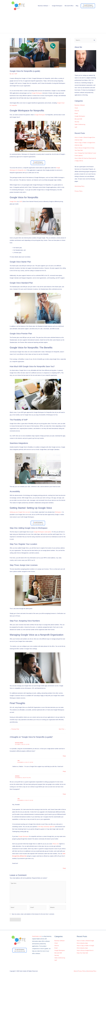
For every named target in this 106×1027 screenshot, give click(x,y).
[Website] (57, 907)
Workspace (58, 512)
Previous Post (14, 729)
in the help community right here (46, 826)
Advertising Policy (79, 186)
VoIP (16, 73)
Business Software (43, 5)
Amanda (17, 776)
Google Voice (13, 201)
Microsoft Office (69, 5)
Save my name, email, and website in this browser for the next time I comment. (33, 914)
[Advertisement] (53, 22)
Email (76, 113)
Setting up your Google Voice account (20, 512)
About (75, 971)
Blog (77, 5)
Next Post (62, 729)
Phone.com (56, 843)
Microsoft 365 (78, 119)
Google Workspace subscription (42, 532)
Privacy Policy (78, 191)
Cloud (76, 108)
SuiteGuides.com (36, 936)
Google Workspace (57, 5)
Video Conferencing (80, 124)
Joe (18, 760)
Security (77, 121)
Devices (77, 110)
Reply (64, 756)
